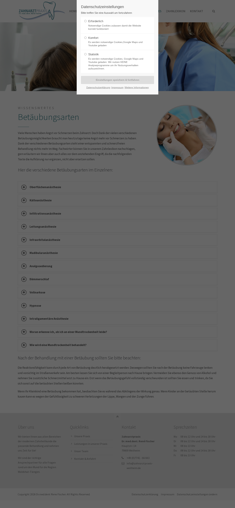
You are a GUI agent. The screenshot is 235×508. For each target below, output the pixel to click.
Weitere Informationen (137, 87)
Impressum (117, 87)
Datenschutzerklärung (98, 87)
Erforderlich (114, 25)
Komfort (115, 41)
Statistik (115, 61)
